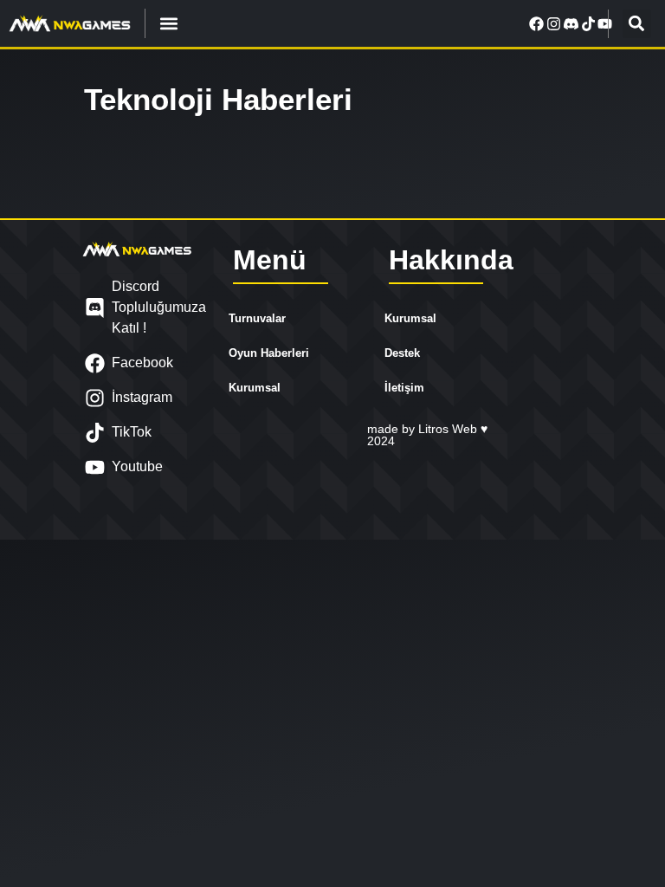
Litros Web (449, 429)
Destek (402, 352)
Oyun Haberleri (269, 352)
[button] (169, 24)
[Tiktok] (588, 23)
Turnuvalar (257, 318)
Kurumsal (255, 387)
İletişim (404, 387)
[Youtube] (605, 23)
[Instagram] (554, 23)
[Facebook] (537, 23)
